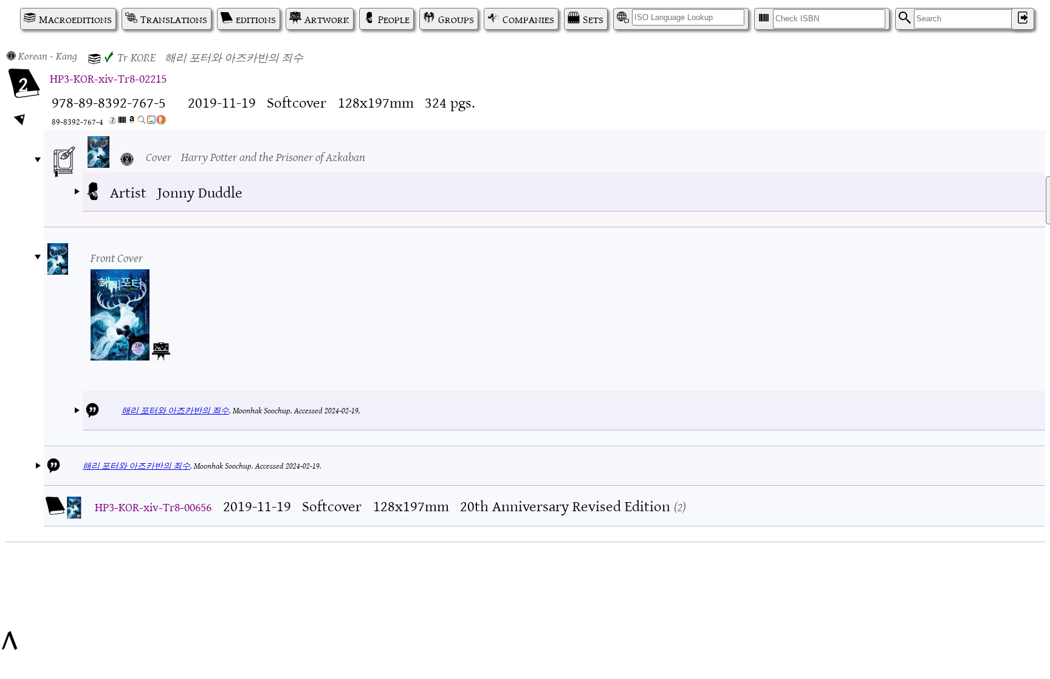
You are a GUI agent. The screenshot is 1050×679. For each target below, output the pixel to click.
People (394, 19)
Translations (173, 19)
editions (256, 19)
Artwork (326, 19)
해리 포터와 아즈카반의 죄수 (175, 410)
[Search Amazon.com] (132, 122)
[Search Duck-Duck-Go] (161, 122)
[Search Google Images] (151, 122)
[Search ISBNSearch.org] (122, 122)
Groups (456, 19)
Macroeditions (75, 19)
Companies (528, 19)
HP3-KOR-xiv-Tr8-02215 (108, 77)
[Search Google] (141, 122)
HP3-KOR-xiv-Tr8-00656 (153, 506)
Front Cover (117, 256)
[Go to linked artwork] (161, 349)
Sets (593, 19)
